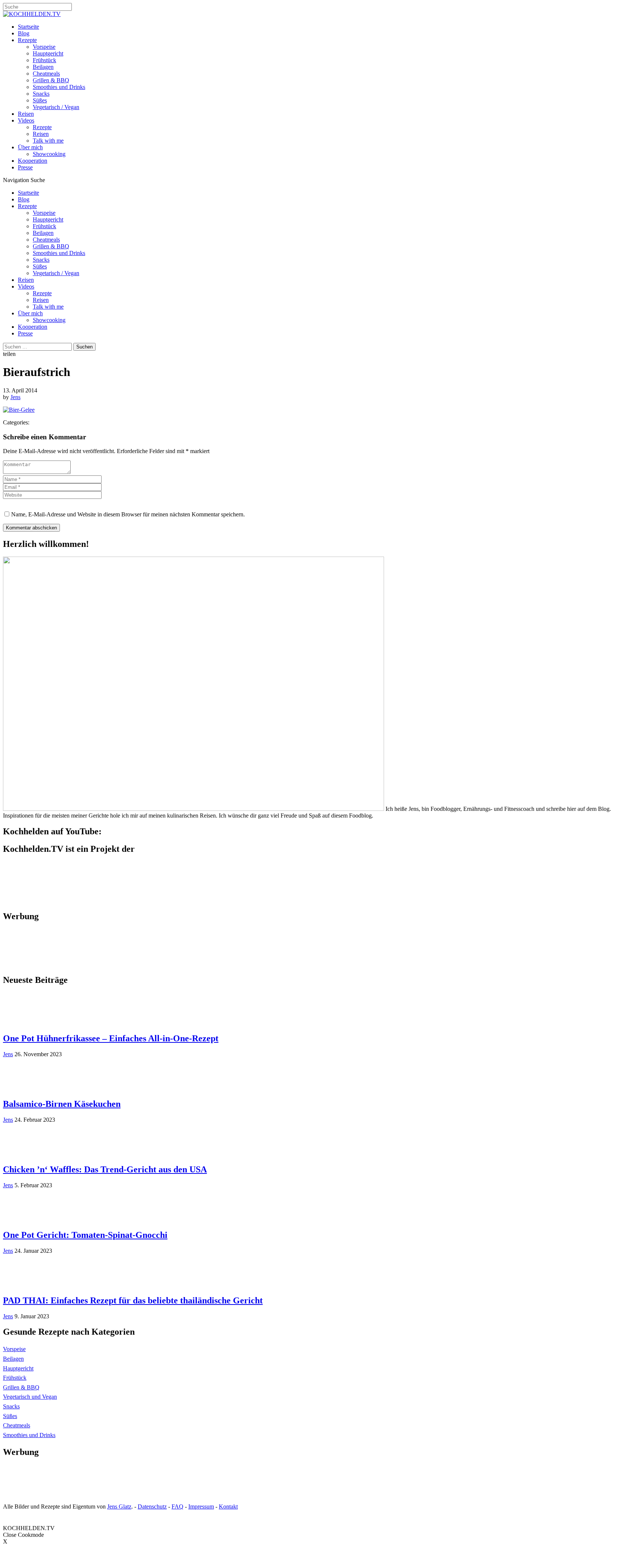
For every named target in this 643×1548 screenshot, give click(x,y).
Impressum (201, 1506)
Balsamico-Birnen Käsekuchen (62, 1104)
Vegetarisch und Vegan (30, 1396)
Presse (25, 167)
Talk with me (48, 140)
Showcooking (49, 154)
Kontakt (228, 1506)
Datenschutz (152, 1506)
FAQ (177, 1506)
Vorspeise (44, 47)
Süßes (40, 100)
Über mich (30, 147)
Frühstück (44, 60)
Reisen (26, 114)
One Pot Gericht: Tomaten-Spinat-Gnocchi (85, 1235)
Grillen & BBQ (51, 80)
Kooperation (32, 160)
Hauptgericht (48, 53)
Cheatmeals (46, 73)
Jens (15, 397)
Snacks (41, 93)
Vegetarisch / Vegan (56, 107)
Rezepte (27, 40)
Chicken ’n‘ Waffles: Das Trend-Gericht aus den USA (105, 1169)
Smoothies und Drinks (59, 87)
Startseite (28, 26)
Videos (26, 120)
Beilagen (43, 67)
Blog (23, 33)
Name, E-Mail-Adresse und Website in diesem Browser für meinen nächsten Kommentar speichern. (128, 514)
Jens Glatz (119, 1506)
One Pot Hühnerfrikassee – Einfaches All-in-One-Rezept (110, 1038)
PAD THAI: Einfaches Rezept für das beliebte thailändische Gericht (133, 1300)
